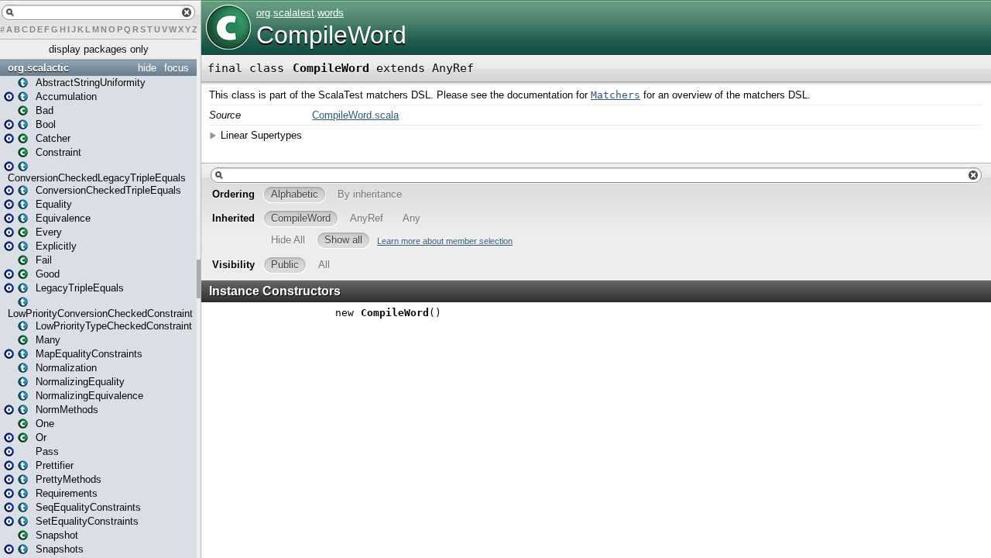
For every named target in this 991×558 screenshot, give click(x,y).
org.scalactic (38, 68)
